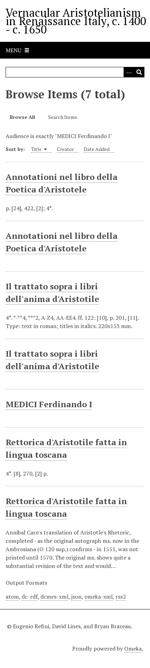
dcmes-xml (54, 596)
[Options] (128, 72)
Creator (65, 149)
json (76, 596)
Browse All (22, 117)
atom (12, 596)
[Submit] (139, 72)
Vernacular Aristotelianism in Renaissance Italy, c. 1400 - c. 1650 (76, 21)
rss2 (120, 596)
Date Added (97, 149)
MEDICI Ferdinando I (49, 404)
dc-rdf (30, 596)
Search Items (62, 117)
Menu (13, 50)
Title (37, 149)
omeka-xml (98, 596)
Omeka (133, 648)
